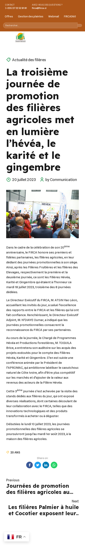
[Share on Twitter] (37, 465)
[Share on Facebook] (29, 465)
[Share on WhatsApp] (54, 465)
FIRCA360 (70, 16)
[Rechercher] (80, 25)
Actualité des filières (29, 60)
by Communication (61, 179)
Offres (9, 16)
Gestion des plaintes (30, 16)
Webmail (53, 16)
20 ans (15, 452)
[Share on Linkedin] (45, 465)
